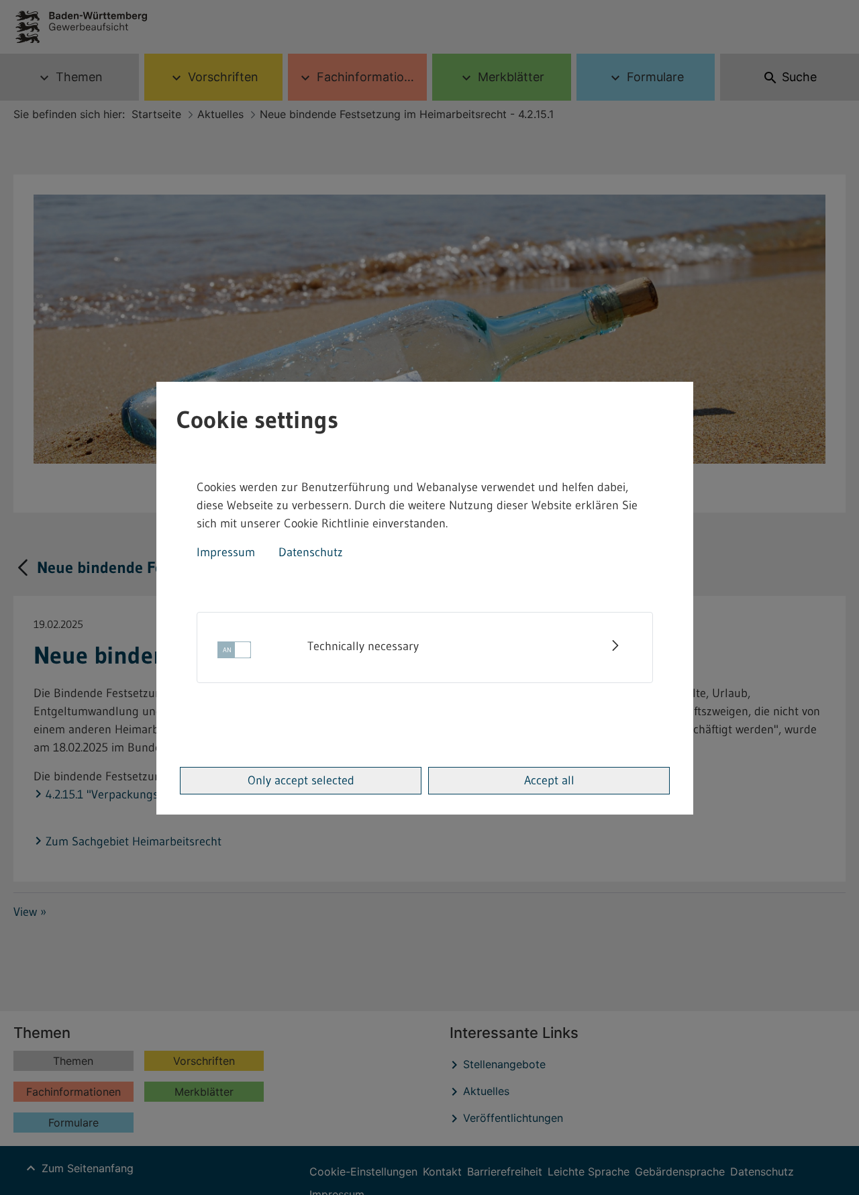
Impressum (226, 552)
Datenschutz (311, 552)
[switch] (234, 653)
